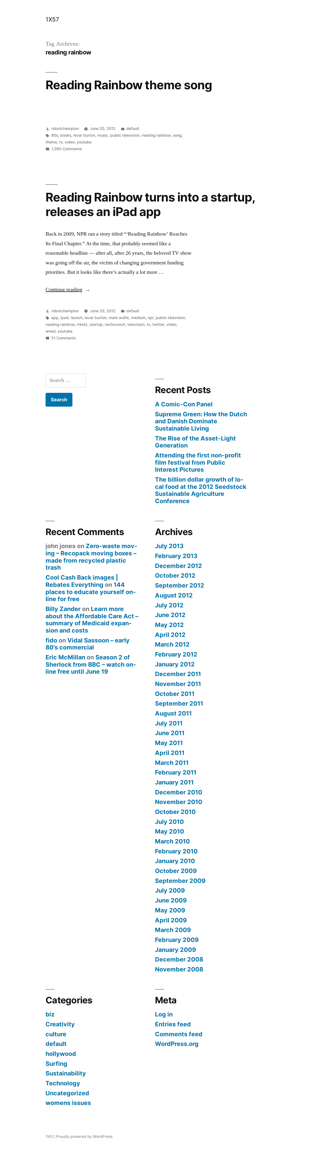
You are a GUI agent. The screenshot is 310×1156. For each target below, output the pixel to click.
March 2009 (173, 929)
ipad (65, 317)
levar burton (84, 135)
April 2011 (170, 752)
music (102, 135)
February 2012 (176, 654)
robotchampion (65, 128)
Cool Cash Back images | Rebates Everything (82, 581)
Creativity (60, 1024)
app (54, 317)
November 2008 (179, 969)
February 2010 (176, 851)
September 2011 (179, 703)
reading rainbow (156, 135)
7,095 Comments (66, 149)
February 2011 (175, 772)
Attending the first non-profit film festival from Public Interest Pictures (198, 462)
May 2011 (169, 742)
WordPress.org (177, 1043)
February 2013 (176, 555)
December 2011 (178, 674)
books (65, 135)
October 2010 (175, 811)
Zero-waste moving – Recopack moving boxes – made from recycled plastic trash (91, 556)
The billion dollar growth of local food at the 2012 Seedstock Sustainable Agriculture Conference (200, 490)
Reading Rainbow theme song (129, 85)
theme (51, 142)
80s (54, 135)
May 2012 (169, 624)
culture (56, 1034)
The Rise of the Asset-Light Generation (195, 442)
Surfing (56, 1063)
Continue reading (68, 289)
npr (151, 317)
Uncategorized (67, 1093)
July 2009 (170, 890)
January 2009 (175, 949)
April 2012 (170, 634)
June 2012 (170, 615)
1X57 (52, 19)
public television (125, 135)
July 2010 (169, 821)
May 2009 (170, 910)
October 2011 (174, 693)
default (132, 128)
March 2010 (172, 841)
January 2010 (175, 861)
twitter (158, 324)
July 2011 (169, 723)
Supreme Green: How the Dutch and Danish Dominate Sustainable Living (201, 421)
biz (50, 1014)
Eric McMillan (65, 657)
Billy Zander (63, 608)
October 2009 (176, 870)
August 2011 (173, 713)
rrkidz (82, 324)
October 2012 (175, 575)
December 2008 (179, 959)
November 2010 (178, 801)
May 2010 (169, 831)
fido (51, 640)
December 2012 (178, 565)
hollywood (61, 1053)
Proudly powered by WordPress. (84, 1136)
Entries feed (173, 1024)
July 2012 (169, 605)
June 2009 (171, 900)
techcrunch (115, 324)
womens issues (68, 1102)
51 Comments (63, 338)
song (177, 135)
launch (77, 317)
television (136, 324)
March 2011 (172, 762)
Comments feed (178, 1034)
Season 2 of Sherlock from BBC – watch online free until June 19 (91, 664)
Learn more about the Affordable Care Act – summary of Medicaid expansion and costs (92, 619)
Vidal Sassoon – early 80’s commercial (88, 644)
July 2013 (169, 546)
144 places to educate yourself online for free (91, 592)
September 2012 (179, 585)
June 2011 (170, 733)
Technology (63, 1083)
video (70, 142)
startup (96, 324)
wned (50, 331)
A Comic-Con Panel (184, 404)
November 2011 (178, 683)
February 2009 (177, 939)
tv (60, 142)
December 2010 (178, 792)
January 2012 (175, 664)
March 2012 (172, 644)
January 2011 (174, 782)
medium (138, 317)
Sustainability (66, 1073)
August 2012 (174, 595)
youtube (84, 142)
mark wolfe (119, 317)
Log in (164, 1014)
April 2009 (171, 920)
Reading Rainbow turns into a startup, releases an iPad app (150, 204)
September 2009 (180, 880)
